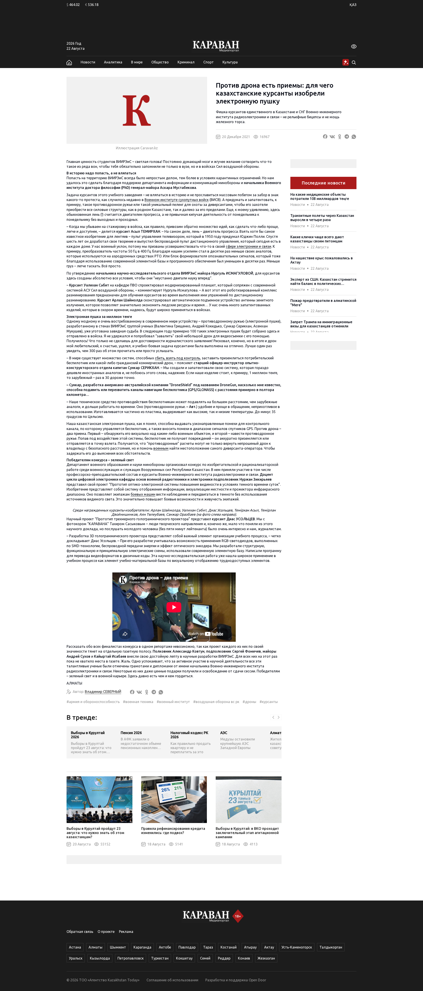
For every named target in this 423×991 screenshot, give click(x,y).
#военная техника (138, 702)
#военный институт (173, 702)
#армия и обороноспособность (93, 702)
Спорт (208, 62)
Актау (269, 947)
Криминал (186, 62)
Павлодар (187, 947)
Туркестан (160, 958)
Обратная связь (80, 932)
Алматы (95, 947)
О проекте (106, 932)
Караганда (142, 947)
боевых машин (143, 494)
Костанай (229, 947)
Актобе (165, 947)
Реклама (126, 932)
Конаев (244, 958)
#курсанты (269, 702)
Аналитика (113, 62)
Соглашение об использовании (172, 980)
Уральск (75, 958)
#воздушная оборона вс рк (216, 702)
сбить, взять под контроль (177, 358)
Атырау (250, 947)
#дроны (249, 702)
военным (161, 448)
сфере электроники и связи (248, 246)
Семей (205, 958)
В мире (137, 62)
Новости (88, 62)
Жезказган (266, 958)
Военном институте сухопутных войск (177, 200)
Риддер (224, 958)
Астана (75, 947)
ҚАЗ (353, 5)
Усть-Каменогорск (297, 947)
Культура (230, 62)
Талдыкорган (330, 947)
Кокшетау (184, 958)
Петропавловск (130, 958)
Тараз (208, 947)
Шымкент (118, 947)
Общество (160, 62)
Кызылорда (100, 958)
